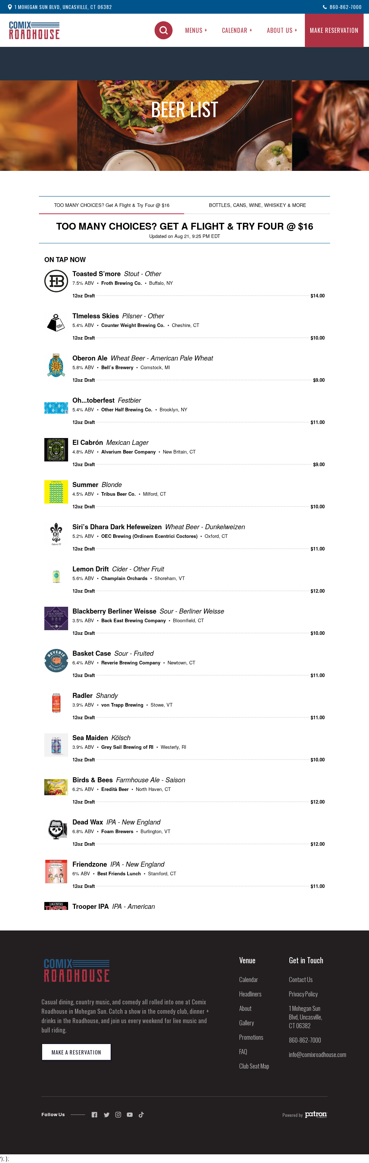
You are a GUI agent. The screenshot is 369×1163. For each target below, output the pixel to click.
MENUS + (196, 30)
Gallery (246, 1022)
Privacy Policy (303, 993)
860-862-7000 (305, 1039)
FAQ (243, 1051)
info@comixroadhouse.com (317, 1054)
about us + (282, 30)
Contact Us (301, 979)
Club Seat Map (254, 1065)
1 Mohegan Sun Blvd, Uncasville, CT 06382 (305, 1017)
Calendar (248, 979)
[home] (34, 30)
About (245, 1008)
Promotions (251, 1037)
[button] (196, 30)
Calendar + (237, 30)
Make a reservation (76, 1052)
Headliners (250, 993)
